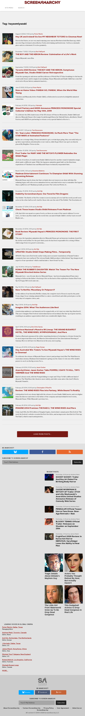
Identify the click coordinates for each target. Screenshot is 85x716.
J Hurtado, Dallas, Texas (11, 643)
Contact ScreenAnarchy (31, 708)
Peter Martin (38, 34)
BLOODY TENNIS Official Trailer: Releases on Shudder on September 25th (68, 525)
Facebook (43, 692)
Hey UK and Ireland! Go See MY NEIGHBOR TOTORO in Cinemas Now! (48, 36)
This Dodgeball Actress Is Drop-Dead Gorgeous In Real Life (73, 608)
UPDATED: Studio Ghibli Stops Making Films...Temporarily (43, 252)
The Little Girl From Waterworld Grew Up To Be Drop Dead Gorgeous (53, 610)
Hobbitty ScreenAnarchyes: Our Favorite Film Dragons (41, 194)
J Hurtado (38, 105)
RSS (59, 692)
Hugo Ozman (40, 347)
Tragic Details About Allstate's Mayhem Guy (52, 575)
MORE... (5, 671)
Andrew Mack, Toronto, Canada (14, 633)
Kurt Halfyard (40, 51)
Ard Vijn (39, 191)
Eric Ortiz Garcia (37, 327)
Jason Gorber (41, 367)
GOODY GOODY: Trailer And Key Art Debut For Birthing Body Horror (67, 479)
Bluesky (27, 692)
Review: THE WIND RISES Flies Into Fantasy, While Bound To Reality (47, 390)
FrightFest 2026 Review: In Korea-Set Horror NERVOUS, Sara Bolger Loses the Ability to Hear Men (69, 541)
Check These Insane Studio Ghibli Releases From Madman (43, 209)
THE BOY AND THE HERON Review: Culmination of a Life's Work (45, 54)
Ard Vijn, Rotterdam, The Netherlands (16, 638)
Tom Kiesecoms (37, 130)
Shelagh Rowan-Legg (10, 665)
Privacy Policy (49, 708)
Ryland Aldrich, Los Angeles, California (17, 660)
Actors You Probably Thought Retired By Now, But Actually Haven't (73, 578)
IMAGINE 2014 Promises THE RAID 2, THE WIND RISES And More (45, 408)
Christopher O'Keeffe (44, 388)
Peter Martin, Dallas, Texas (12, 627)
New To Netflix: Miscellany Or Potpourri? (35, 290)
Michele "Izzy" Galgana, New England (16, 654)
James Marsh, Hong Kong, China (14, 649)
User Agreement (63, 708)
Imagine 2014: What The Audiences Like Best (37, 307)
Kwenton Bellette (38, 171)
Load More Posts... (42, 434)
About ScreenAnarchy (11, 708)
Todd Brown (36, 267)
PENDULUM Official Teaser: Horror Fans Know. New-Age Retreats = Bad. (69, 511)
